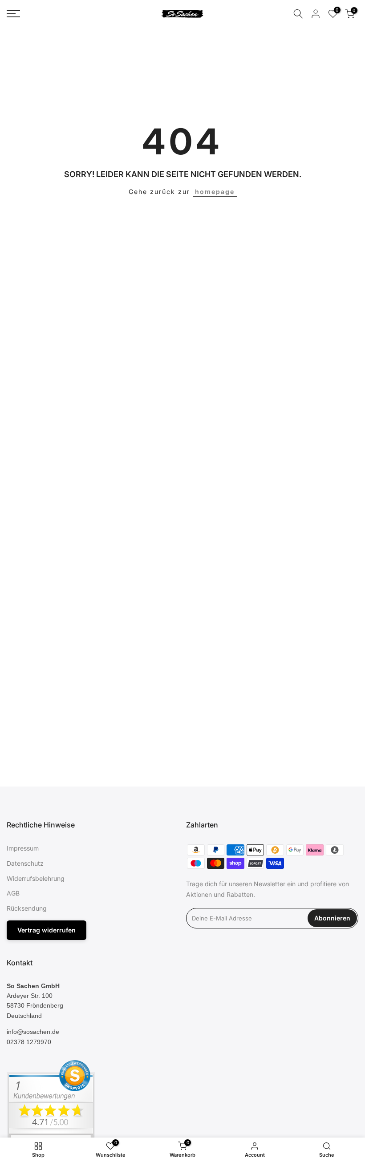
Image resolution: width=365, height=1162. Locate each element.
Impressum (23, 848)
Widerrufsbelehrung (36, 878)
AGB (13, 893)
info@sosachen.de (33, 1031)
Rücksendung (27, 908)
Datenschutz (25, 863)
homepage (215, 191)
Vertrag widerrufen (46, 930)
